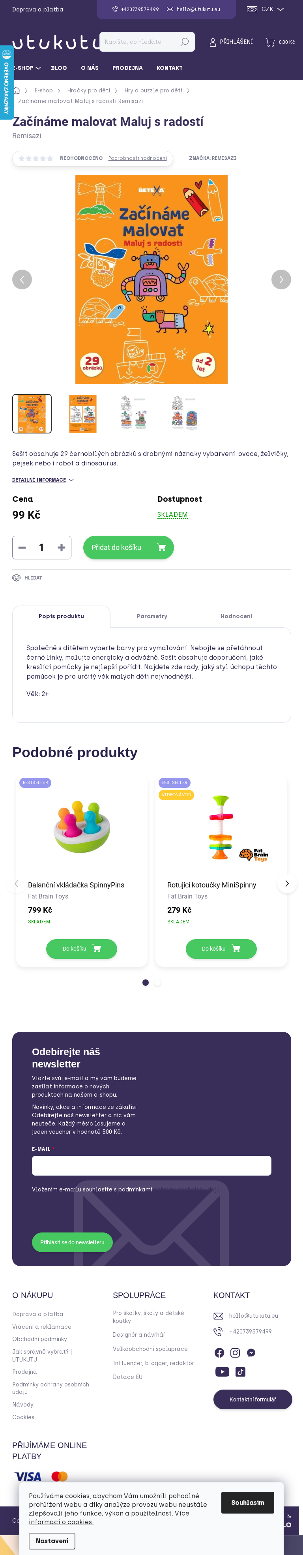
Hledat (184, 42)
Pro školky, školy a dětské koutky (148, 1317)
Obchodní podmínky (39, 1339)
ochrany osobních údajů (169, 1189)
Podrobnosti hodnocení (137, 158)
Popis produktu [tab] (61, 616)
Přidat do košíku (116, 547)
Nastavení (52, 1541)
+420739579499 (250, 1331)
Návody (23, 1404)
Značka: (212, 158)
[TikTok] (240, 1370)
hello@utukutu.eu (253, 1316)
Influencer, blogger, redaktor (153, 1363)
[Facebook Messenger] (251, 1351)
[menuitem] (27, 68)
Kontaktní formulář (253, 1399)
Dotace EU (127, 1377)
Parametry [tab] (152, 616)
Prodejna (24, 1372)
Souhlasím (247, 1502)
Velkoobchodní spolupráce (150, 1349)
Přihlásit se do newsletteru (72, 1242)
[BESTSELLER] (82, 827)
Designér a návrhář (139, 1335)
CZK (267, 9)
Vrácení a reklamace (41, 1327)
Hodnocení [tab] (236, 616)
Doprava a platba (38, 9)
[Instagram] (235, 1351)
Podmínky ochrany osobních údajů (50, 1388)
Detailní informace (39, 480)
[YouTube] (222, 1370)
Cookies (23, 1417)
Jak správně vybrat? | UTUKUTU (42, 1356)
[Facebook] (219, 1351)
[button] (146, 982)
